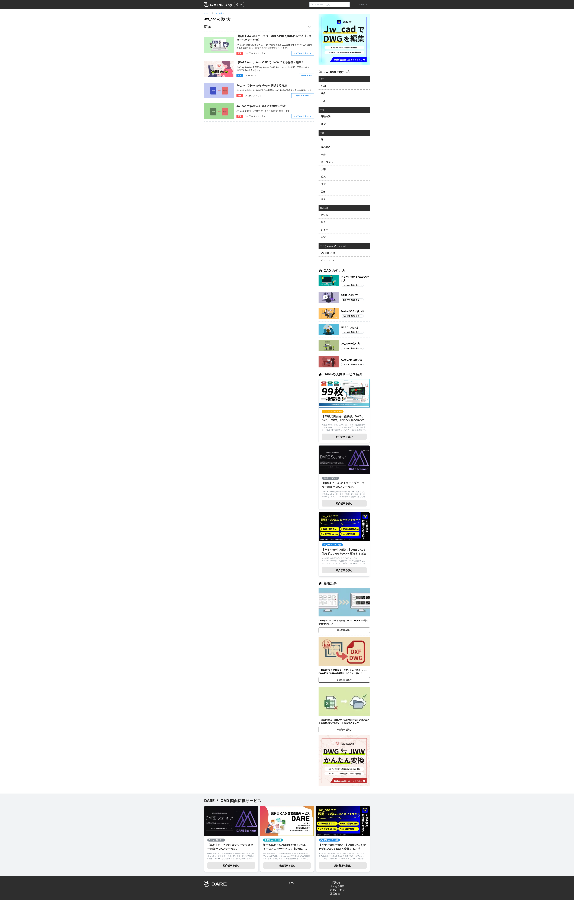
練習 (323, 123)
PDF (323, 100)
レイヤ (324, 229)
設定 (323, 237)
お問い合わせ (337, 889)
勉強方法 (325, 116)
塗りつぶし (327, 161)
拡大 (323, 222)
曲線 (323, 154)
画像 (323, 199)
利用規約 (335, 882)
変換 (323, 93)
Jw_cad (218, 13)
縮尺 (323, 176)
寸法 (323, 184)
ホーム (207, 13)
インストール (328, 260)
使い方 (324, 214)
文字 (323, 169)
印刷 (323, 85)
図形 (323, 191)
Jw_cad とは (328, 252)
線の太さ (325, 146)
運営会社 (335, 893)
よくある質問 (337, 886)
